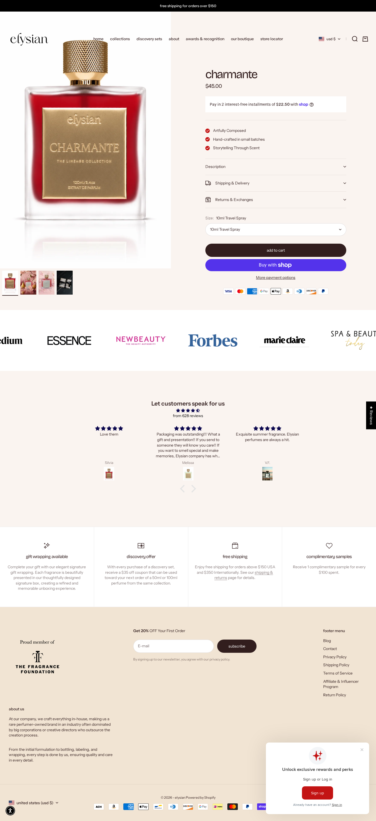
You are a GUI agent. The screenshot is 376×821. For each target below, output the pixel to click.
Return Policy (334, 694)
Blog (327, 640)
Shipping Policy (336, 664)
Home (98, 38)
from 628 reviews (188, 415)
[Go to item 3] (47, 283)
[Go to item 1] (10, 283)
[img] (188, 411)
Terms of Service (338, 673)
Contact (330, 648)
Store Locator (271, 38)
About (174, 38)
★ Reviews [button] (371, 415)
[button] (10, 810)
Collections (120, 38)
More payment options (275, 277)
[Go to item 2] (28, 283)
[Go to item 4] (65, 283)
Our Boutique (242, 38)
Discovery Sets (149, 38)
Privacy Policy (335, 656)
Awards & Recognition (205, 38)
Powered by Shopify (201, 797)
